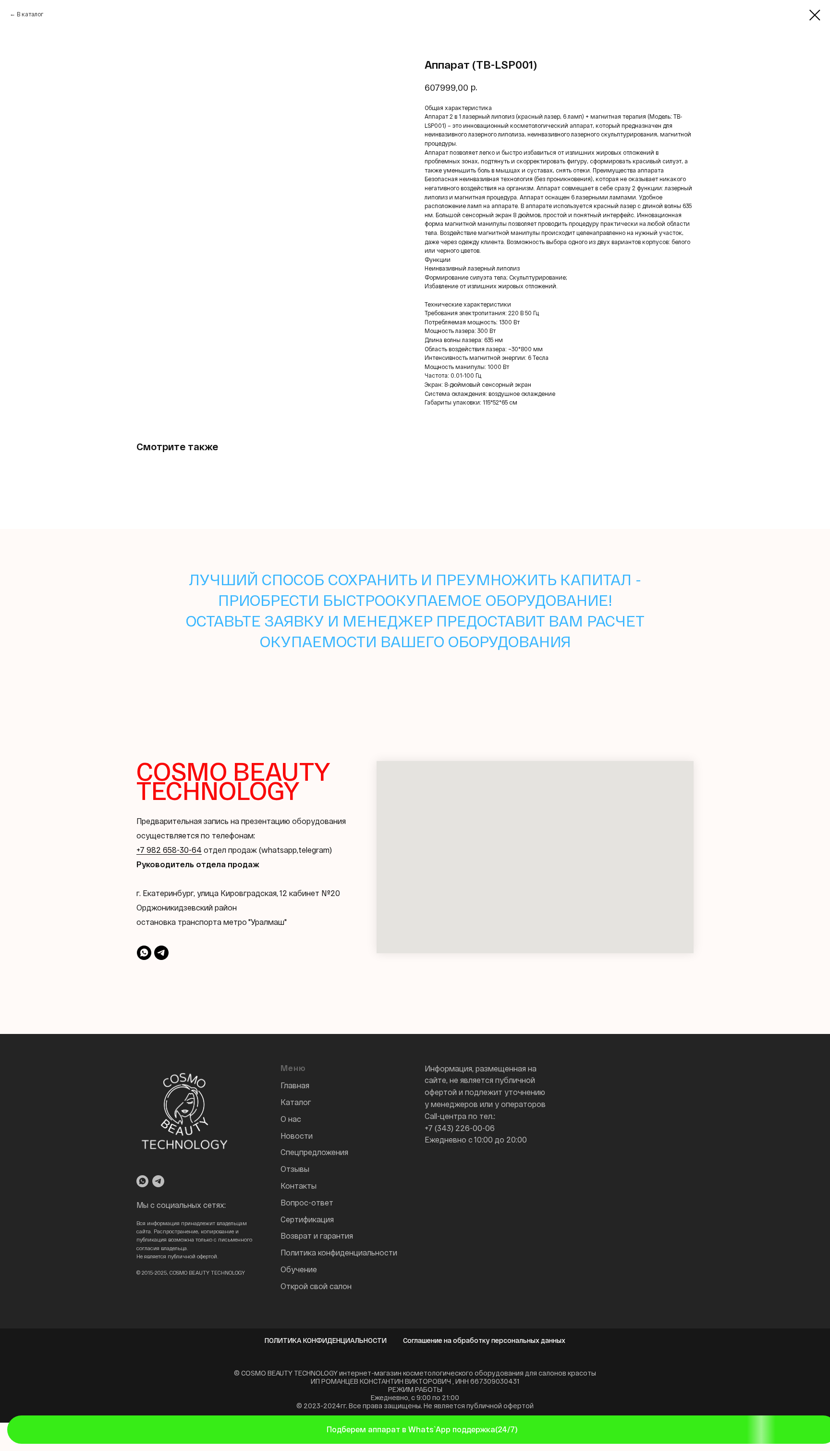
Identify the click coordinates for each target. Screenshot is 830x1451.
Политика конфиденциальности (339, 1252)
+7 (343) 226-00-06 (460, 1127)
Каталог (296, 1102)
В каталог (30, 14)
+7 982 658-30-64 (169, 849)
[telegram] (161, 953)
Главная (295, 1085)
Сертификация (307, 1219)
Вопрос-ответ (307, 1202)
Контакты (299, 1185)
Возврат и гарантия (317, 1235)
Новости (297, 1135)
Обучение (299, 1269)
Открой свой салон (316, 1286)
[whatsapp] (144, 953)
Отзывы (295, 1168)
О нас (291, 1118)
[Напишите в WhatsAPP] (142, 1181)
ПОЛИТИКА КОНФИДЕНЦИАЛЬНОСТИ (326, 1340)
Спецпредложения (314, 1151)
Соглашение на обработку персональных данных (484, 1340)
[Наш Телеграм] (158, 1181)
